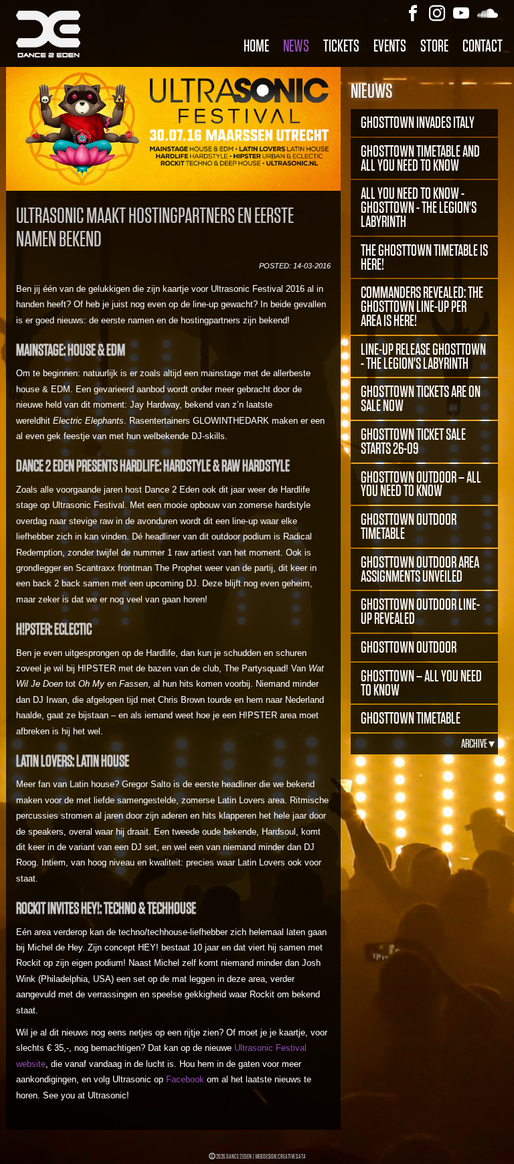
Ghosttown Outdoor (408, 647)
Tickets (341, 46)
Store (434, 46)
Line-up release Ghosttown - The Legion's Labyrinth (423, 356)
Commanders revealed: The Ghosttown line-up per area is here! (422, 306)
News (296, 46)
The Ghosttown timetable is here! (424, 257)
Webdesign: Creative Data (280, 1156)
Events (389, 46)
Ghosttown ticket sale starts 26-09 (413, 441)
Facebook (185, 1079)
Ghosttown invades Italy (418, 122)
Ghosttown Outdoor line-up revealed (420, 611)
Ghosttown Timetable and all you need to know (420, 158)
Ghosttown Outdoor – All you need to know (421, 484)
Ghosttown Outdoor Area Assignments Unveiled (420, 569)
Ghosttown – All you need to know (421, 683)
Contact (482, 46)
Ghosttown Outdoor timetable (408, 526)
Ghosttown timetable (410, 718)
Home (256, 46)
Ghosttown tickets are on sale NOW (421, 398)
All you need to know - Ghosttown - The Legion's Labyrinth (419, 207)
